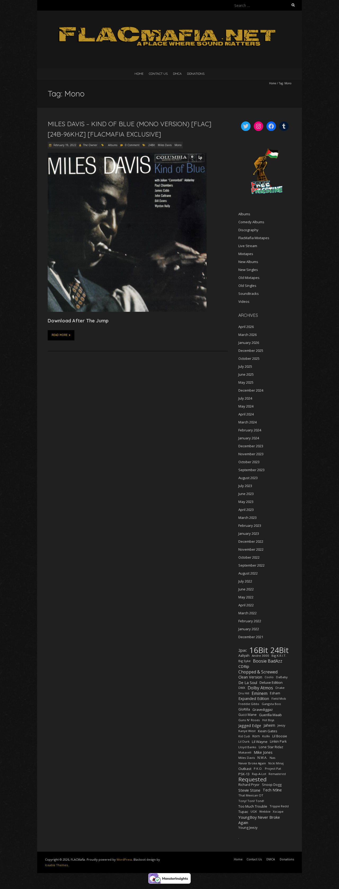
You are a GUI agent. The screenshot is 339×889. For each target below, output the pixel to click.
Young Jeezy (247, 827)
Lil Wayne (259, 741)
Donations (195, 74)
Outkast (244, 768)
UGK (254, 811)
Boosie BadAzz (267, 661)
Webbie (264, 811)
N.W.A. (262, 757)
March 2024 (247, 422)
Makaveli (244, 752)
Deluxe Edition (271, 682)
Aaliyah (243, 655)
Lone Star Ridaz (271, 747)
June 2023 (246, 493)
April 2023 (246, 509)
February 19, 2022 (64, 145)
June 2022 (246, 589)
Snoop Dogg (272, 784)
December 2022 (250, 541)
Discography (248, 229)
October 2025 (249, 358)
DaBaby (282, 677)
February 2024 (249, 430)
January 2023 (248, 533)
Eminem (259, 693)
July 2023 (245, 485)
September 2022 (251, 565)
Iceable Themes (56, 865)
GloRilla (244, 709)
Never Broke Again (252, 763)
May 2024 (245, 406)
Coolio (269, 677)
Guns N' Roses (249, 720)
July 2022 (245, 581)
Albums (112, 145)
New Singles (248, 269)
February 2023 (249, 525)
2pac (242, 650)
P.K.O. (258, 768)
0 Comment (132, 145)
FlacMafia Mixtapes (253, 237)
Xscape (278, 811)
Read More (60, 335)
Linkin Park (278, 741)
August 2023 (248, 477)
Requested (252, 779)
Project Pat (273, 768)
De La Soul (247, 682)
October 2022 (249, 557)
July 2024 (245, 398)
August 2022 (248, 573)
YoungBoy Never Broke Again (259, 819)
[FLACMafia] (169, 23)
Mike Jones (263, 752)
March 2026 (247, 334)
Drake (279, 688)
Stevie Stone (249, 790)
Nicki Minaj (276, 763)
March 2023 (247, 517)
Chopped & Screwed (258, 672)
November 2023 (251, 454)
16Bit (258, 650)
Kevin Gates (267, 731)
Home (139, 74)
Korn (256, 736)
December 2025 (250, 350)
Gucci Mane (247, 714)
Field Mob (278, 698)
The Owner (90, 145)
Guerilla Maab (270, 714)
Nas (272, 758)
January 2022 (248, 629)
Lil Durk (243, 741)
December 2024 (250, 390)
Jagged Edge (249, 725)
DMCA (177, 74)
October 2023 (249, 461)
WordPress (124, 859)
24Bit (151, 145)
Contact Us (158, 74)
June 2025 (246, 374)
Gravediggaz (262, 709)
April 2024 (246, 414)
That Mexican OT (250, 795)
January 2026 (248, 342)
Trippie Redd (279, 806)
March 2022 (247, 613)
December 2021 (250, 636)
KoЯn (266, 736)
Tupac (243, 811)
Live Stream (247, 245)
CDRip (243, 666)
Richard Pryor (249, 784)
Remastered (277, 774)
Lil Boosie (279, 736)
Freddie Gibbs (248, 704)
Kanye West (247, 731)
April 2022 (246, 605)
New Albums (248, 261)
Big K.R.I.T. (278, 656)
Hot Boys (268, 720)
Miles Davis (165, 145)
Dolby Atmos (260, 687)
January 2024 (248, 438)
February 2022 (249, 621)
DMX (241, 688)
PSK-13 (243, 774)
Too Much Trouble (252, 806)
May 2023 (245, 501)
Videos (243, 301)
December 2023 (250, 446)
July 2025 (245, 366)
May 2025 (245, 382)
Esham (275, 693)
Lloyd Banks (247, 747)
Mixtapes (245, 253)
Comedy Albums (251, 222)
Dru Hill (243, 693)
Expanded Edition (253, 698)
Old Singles (247, 285)
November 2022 (251, 549)
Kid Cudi (244, 736)
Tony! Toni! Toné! (251, 801)
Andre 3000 (260, 656)
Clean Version (250, 677)
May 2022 (245, 597)
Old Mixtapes (249, 277)
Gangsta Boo (271, 704)
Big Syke (244, 661)
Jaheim (269, 725)
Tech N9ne (272, 789)
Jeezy (281, 725)
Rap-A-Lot (259, 774)
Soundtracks (248, 293)
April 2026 (246, 326)
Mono (178, 145)
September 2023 (251, 469)
